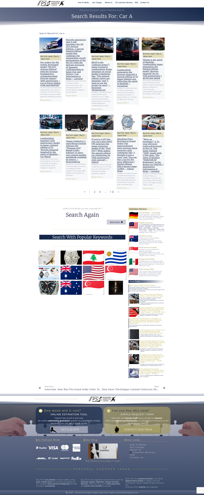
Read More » (46, 100)
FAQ (136, 2)
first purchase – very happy (149, 213)
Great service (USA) (146, 269)
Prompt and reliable (147, 259)
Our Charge (97, 2)
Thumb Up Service (146, 223)
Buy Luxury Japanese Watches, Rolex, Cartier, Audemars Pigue (151, 295)
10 (112, 191)
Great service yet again (148, 247)
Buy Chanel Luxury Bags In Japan (103, 461)
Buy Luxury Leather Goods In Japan (142, 285)
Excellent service (145, 236)
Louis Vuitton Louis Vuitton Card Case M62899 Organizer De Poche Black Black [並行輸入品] (152, 331)
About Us (108, 2)
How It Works (83, 2)
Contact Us (144, 2)
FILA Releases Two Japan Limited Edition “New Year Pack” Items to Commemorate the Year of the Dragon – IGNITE (152, 371)
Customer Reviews (125, 2)
